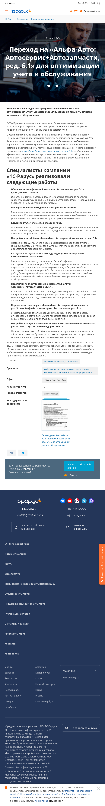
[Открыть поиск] (71, 11)
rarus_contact (79, 515)
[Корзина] (76, 11)
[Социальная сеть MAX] (91, 500)
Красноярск (11, 684)
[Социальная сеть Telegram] (84, 500)
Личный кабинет (19, 543)
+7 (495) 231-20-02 (85, 3)
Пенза (38, 689)
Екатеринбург (42, 672)
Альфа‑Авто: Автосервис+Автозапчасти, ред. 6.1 (46, 151)
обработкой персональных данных (28, 771)
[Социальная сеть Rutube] (77, 500)
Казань (39, 678)
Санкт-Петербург (44, 701)
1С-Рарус (9, 19)
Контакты (10, 643)
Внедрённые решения (42, 19)
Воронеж (9, 672)
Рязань (39, 695)
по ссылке (23, 781)
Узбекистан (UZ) (70, 677)
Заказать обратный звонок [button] (79, 466)
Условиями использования (28, 763)
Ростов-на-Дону (13, 695)
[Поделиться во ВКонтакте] (49, 86)
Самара (9, 701)
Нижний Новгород (45, 684)
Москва (9, 666)
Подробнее (55, 800)
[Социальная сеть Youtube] (69, 500)
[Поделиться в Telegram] (56, 86)
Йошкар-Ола (11, 678)
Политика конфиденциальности (29, 730)
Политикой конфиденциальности (38, 794)
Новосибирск (12, 689)
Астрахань (40, 666)
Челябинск (10, 707)
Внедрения (22, 19)
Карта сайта (12, 653)
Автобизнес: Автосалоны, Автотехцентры (61, 361)
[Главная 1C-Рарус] (39, 11)
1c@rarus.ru (74, 475)
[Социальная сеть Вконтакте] (62, 500)
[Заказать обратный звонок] (98, 3)
